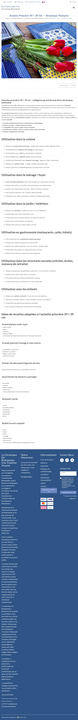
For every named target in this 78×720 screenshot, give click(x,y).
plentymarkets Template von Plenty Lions (14, 717)
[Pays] (43, 2)
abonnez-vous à (67, 492)
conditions (44, 474)
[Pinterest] (72, 460)
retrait (43, 483)
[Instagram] (67, 460)
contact (43, 486)
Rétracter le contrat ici (49, 490)
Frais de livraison (47, 460)
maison (7, 18)
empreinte (44, 466)
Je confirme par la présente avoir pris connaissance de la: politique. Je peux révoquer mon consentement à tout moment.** (68, 482)
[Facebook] (62, 460)
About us (44, 463)
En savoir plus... (26, 477)
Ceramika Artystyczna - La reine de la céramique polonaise (27, 18)
